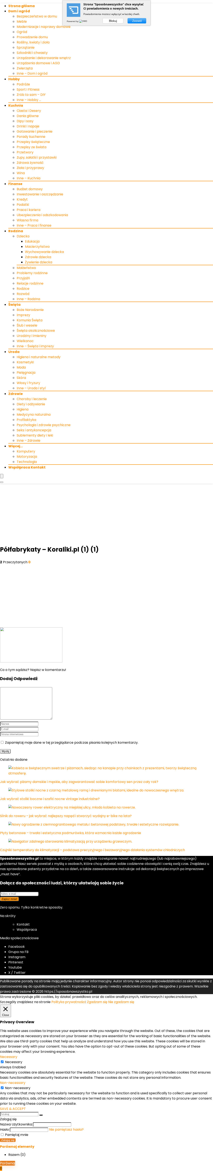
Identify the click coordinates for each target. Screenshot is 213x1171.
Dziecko (23, 236)
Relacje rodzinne (30, 283)
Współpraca (27, 929)
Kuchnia (15, 105)
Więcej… (15, 446)
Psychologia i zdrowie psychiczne (44, 425)
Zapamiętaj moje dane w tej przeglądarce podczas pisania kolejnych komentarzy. (71, 742)
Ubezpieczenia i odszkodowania (42, 215)
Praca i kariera (28, 209)
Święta (14, 304)
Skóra (21, 377)
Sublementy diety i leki (35, 435)
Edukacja (32, 241)
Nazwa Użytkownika (16, 1124)
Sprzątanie (26, 47)
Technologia (27, 461)
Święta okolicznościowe (36, 330)
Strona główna (21, 6)
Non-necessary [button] (12, 1082)
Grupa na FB (18, 951)
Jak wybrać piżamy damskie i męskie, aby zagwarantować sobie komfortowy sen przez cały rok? (79, 781)
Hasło (4, 1129)
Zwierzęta (25, 68)
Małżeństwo (26, 267)
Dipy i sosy (25, 121)
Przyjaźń (23, 278)
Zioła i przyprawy (30, 167)
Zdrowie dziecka (38, 257)
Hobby (14, 79)
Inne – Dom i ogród (32, 73)
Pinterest (15, 962)
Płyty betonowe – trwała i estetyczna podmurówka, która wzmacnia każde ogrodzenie (70, 833)
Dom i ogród (19, 11)
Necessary (13, 1062)
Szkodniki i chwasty (32, 52)
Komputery (26, 451)
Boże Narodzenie (30, 309)
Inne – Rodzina (28, 299)
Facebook (16, 946)
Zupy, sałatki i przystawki (37, 157)
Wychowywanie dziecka (44, 251)
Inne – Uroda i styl (31, 388)
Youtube (15, 967)
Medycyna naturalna (34, 414)
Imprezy (23, 315)
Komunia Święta (29, 320)
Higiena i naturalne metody (39, 357)
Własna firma (27, 220)
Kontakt (23, 924)
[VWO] (83, 21)
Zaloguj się (7, 1140)
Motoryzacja (27, 456)
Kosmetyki (25, 362)
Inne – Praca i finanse (34, 225)
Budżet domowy (30, 189)
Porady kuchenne (31, 136)
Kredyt (22, 199)
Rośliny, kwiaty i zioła (33, 42)
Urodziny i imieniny (31, 335)
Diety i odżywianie (31, 404)
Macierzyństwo (37, 246)
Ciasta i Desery (29, 110)
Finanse (15, 183)
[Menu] (1, 476)
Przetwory (25, 152)
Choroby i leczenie (32, 399)
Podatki (23, 204)
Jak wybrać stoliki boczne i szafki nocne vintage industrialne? (50, 798)
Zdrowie (15, 393)
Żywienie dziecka (38, 262)
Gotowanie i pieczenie (34, 131)
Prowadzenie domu (32, 37)
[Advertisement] (106, 515)
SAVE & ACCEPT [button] (13, 1108)
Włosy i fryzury (28, 383)
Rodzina (15, 231)
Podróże (23, 84)
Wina (21, 173)
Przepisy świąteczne (33, 141)
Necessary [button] (8, 1056)
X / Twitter (17, 972)
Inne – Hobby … (29, 99)
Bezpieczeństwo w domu (37, 16)
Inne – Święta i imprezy (35, 346)
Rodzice (23, 288)
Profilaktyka (26, 419)
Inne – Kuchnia (28, 178)
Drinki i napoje (28, 126)
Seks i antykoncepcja (34, 430)
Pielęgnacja (26, 372)
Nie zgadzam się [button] (121, 1002)
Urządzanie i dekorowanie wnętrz (44, 57)
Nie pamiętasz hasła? (66, 1129)
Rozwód (23, 293)
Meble (22, 21)
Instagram (16, 957)
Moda (21, 367)
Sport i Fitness (28, 89)
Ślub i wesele (27, 325)
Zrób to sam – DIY (31, 94)
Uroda (14, 351)
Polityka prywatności (68, 1002)
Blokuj (113, 20)
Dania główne (28, 115)
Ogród (22, 32)
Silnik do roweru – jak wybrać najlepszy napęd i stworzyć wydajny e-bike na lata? (66, 816)
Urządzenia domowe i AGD (38, 63)
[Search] (1, 482)
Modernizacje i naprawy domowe (44, 26)
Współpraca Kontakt (27, 467)
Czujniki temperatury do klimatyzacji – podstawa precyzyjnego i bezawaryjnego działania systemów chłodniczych (92, 850)
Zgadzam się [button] (97, 1002)
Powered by (73, 21)
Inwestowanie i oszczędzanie (40, 194)
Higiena (22, 409)
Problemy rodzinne (32, 273)
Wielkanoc (25, 341)
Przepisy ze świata (31, 147)
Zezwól (137, 20)
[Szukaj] (41, 1115)
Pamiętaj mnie (16, 1134)
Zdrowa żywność (30, 162)
